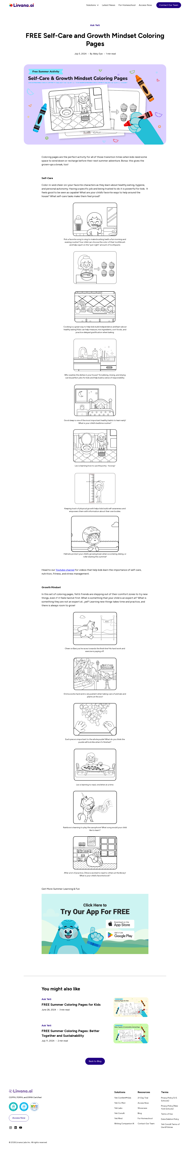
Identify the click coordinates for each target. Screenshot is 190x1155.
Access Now (145, 5)
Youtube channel (65, 569)
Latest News (108, 5)
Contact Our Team (168, 5)
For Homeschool (127, 5)
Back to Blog (95, 1061)
